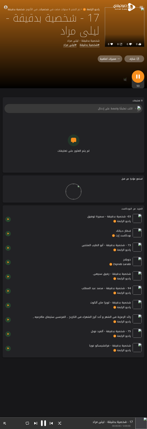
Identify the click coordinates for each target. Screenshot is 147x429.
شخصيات (44, 9)
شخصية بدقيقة (16, 9)
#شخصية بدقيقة (89, 45)
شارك (132, 58)
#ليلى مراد (70, 45)
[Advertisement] (73, 385)
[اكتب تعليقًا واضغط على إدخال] (73, 108)
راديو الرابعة (92, 9)
